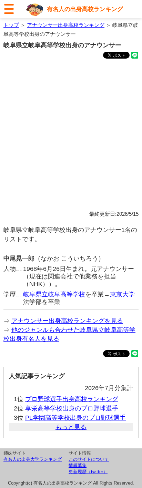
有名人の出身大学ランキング (32, 459)
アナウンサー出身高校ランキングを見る (67, 320)
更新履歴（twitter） (88, 471)
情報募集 (78, 465)
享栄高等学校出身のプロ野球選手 (71, 408)
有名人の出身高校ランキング (85, 9)
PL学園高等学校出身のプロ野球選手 (75, 417)
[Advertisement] (71, 136)
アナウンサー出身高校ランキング (65, 25)
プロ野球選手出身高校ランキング (71, 399)
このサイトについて (89, 459)
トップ (11, 25)
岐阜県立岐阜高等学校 (54, 294)
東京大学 (122, 294)
